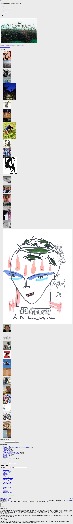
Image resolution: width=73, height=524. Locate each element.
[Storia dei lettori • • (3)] (7, 147)
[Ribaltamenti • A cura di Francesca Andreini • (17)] (9, 138)
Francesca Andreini (7, 479)
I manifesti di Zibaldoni (7, 8)
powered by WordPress (4, 499)
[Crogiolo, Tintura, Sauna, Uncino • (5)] (7, 219)
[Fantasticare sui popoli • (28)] (37, 323)
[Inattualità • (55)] (7, 349)
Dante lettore (5, 455)
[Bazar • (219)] (7, 184)
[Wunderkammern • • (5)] (7, 156)
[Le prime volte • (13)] (7, 367)
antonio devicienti (5, 473)
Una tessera (5, 456)
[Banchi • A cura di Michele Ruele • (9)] (7, 76)
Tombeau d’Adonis (6, 450)
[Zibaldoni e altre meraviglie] (5, 0)
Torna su (71, 498)
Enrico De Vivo (8, 478)
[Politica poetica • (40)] (7, 402)
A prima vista (5, 449)
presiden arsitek (7, 487)
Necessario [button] (2, 513)
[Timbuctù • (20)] (7, 428)
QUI (47, 501)
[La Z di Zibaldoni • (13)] (7, 358)
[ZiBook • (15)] (7, 437)
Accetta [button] (1, 502)
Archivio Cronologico (4, 463)
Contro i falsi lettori (6, 454)
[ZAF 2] (18, 43)
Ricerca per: (2, 441)
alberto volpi (6, 470)
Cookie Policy (70, 500)
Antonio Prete (5, 474)
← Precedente (3, 47)
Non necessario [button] (3, 518)
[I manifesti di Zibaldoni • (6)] (7, 340)
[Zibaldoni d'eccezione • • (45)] (10, 173)
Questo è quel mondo (6, 9)
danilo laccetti (5, 476)
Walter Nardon (7, 492)
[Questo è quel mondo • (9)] (7, 411)
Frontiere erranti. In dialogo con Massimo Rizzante (9, 458)
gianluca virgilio (6, 480)
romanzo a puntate (5, 491)
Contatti (4, 12)
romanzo (5, 490)
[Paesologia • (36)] (7, 393)
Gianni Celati (7, 482)
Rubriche (4, 7)
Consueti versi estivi (6, 448)
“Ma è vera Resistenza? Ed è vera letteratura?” (11, 453)
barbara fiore (4, 475)
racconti (5, 488)
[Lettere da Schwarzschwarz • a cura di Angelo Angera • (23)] (7, 108)
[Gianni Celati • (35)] (7, 332)
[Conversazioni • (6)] (7, 201)
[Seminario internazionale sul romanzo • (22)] (7, 419)
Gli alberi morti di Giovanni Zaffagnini (17, 45)
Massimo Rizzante (7, 483)
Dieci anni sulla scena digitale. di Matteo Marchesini (11, 452)
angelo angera (7, 472)
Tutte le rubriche (3, 467)
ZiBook (4, 6)
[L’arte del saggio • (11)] (7, 384)
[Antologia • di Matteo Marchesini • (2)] (7, 59)
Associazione (5, 11)
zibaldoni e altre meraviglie (8, 495)
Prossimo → (8, 47)
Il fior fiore (5, 10)
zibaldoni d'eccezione (5, 494)
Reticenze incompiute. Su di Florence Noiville (16, 447)
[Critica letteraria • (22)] (7, 210)
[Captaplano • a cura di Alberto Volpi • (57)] (7, 82)
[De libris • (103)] (7, 228)
